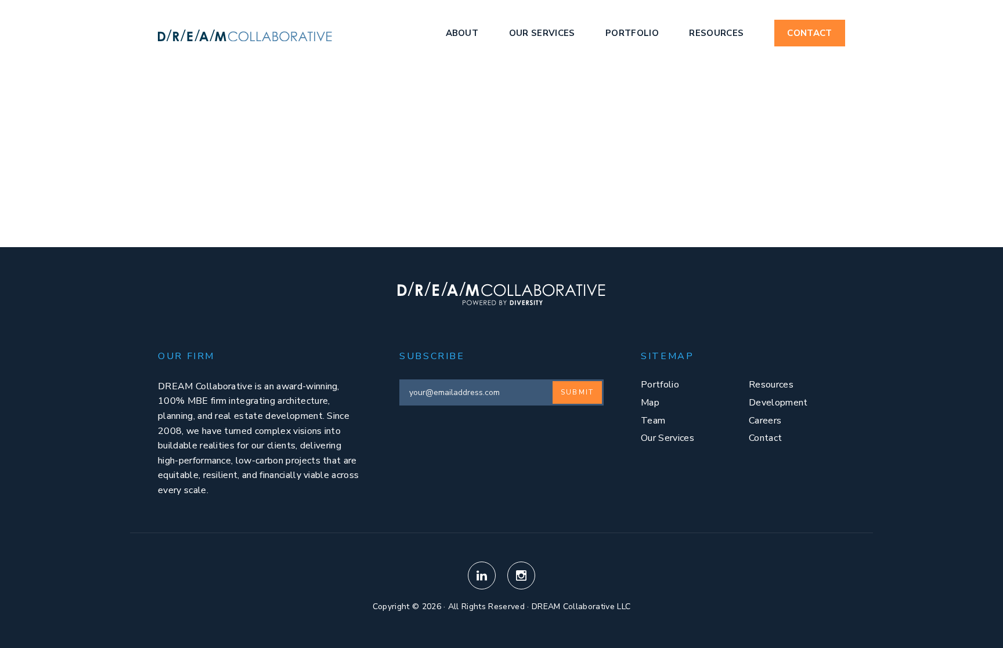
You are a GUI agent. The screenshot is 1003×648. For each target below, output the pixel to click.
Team (653, 420)
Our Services (542, 33)
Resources (716, 33)
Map (650, 402)
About (462, 33)
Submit (577, 392)
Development (778, 402)
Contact (809, 33)
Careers (765, 420)
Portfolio (632, 33)
